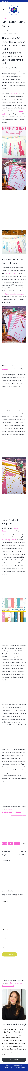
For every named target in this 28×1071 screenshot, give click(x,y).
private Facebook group (18, 815)
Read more (14, 1059)
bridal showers (10, 1046)
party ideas (15, 1035)
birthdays (5, 1043)
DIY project (14, 93)
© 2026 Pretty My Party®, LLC (14, 1065)
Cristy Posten (7, 30)
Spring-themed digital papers (14, 294)
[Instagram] (8, 1)
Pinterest (18, 812)
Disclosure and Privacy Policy (15, 1067)
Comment (6, 901)
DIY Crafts (4, 18)
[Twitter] (10, 1)
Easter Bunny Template (9, 540)
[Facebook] (5, 1)
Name (5, 930)
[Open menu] (3, 9)
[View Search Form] (25, 9)
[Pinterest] (3, 1)
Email (5, 939)
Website (5, 948)
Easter (8, 18)
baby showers (20, 1043)
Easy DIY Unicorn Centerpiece (6, 856)
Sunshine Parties (10, 273)
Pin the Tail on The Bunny (21, 855)
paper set (5, 369)
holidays (11, 1043)
